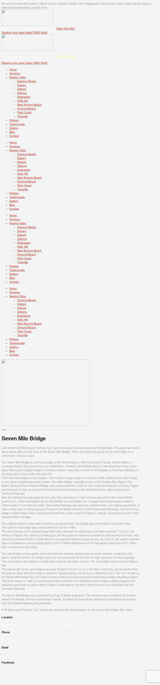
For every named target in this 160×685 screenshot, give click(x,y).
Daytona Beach (26, 81)
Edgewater (23, 97)
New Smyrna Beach (29, 105)
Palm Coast (24, 112)
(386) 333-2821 (65, 28)
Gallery (13, 128)
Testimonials (17, 124)
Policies (14, 120)
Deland (21, 89)
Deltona (22, 93)
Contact (14, 136)
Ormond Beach (26, 108)
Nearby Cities (17, 77)
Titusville (22, 116)
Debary (21, 85)
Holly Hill (22, 101)
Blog (12, 132)
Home (13, 69)
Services (14, 73)
